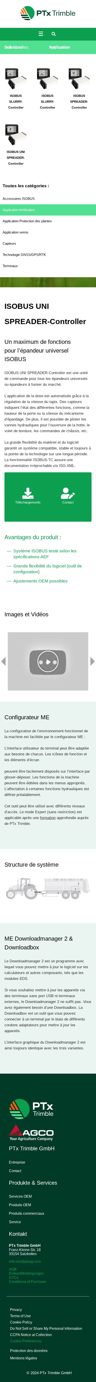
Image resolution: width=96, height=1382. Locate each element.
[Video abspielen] (48, 661)
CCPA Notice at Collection (31, 1335)
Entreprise (17, 1162)
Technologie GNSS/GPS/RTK (24, 255)
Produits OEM (20, 1205)
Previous (3, 661)
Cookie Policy (21, 1322)
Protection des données (29, 1351)
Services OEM (20, 1196)
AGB (13, 1269)
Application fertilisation (19, 210)
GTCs (13, 1278)
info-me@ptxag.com (25, 1261)
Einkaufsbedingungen (26, 1273)
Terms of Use (20, 1316)
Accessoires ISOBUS (19, 199)
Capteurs (9, 243)
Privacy (16, 1310)
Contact (15, 1171)
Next (92, 661)
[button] (48, 661)
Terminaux (10, 266)
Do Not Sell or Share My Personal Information (46, 1328)
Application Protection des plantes (27, 221)
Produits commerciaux (26, 1213)
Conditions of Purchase (27, 1282)
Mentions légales (23, 1358)
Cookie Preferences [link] (26, 1341)
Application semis (15, 232)
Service (15, 1222)
